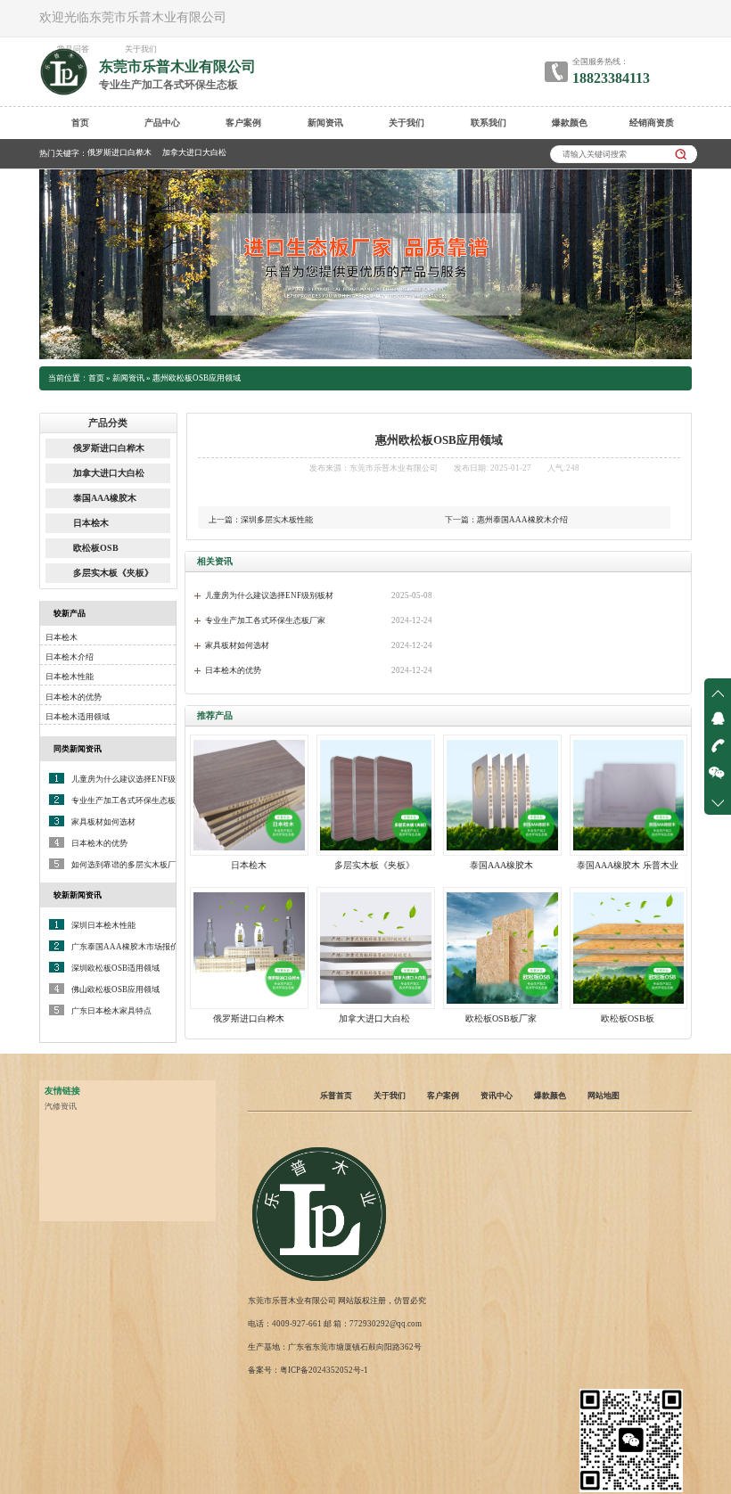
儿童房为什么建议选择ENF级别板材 (269, 595)
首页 (80, 122)
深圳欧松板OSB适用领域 (115, 968)
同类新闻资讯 (77, 748)
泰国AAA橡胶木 (104, 498)
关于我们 (406, 122)
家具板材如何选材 (237, 645)
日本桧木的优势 (233, 670)
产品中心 (162, 122)
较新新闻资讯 (77, 895)
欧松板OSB (96, 548)
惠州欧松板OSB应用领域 (196, 378)
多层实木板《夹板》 (113, 573)
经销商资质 (651, 122)
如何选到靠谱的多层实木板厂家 (127, 864)
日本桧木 (91, 523)
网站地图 (603, 1095)
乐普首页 (336, 1095)
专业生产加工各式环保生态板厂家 (265, 620)
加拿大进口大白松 (194, 152)
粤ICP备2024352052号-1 (324, 1370)
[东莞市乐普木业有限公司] (319, 1282)
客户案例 (243, 122)
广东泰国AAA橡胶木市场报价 (124, 946)
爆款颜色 (569, 122)
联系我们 (488, 122)
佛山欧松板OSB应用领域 (115, 989)
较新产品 (69, 613)
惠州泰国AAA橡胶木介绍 (522, 519)
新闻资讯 (325, 122)
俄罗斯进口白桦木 (119, 152)
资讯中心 (496, 1095)
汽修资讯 (61, 1106)
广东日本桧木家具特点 (111, 1010)
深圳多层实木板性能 (277, 519)
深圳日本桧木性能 (103, 925)
